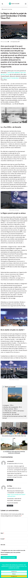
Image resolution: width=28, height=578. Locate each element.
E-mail (3, 539)
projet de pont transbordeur (11, 78)
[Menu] (25, 4)
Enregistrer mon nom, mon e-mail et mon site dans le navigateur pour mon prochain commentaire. (13, 552)
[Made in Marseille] (14, 3)
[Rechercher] (2, 4)
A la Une (10, 9)
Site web (3, 544)
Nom (2, 533)
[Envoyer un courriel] (8, 41)
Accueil (5, 9)
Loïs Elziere (5, 41)
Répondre (9, 480)
